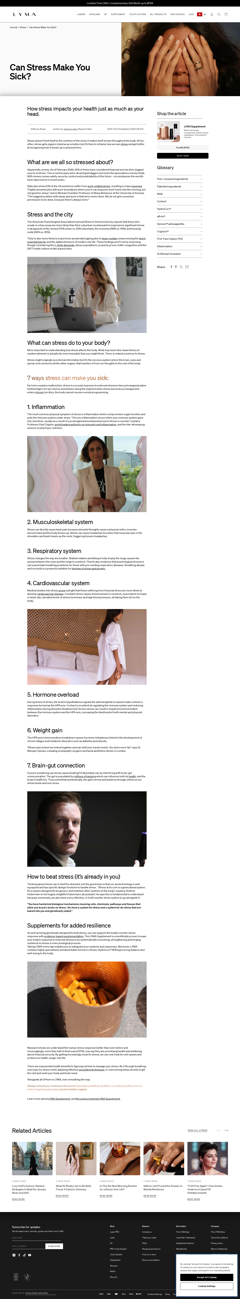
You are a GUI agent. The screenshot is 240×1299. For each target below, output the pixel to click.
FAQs (144, 1243)
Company (215, 1226)
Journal (13, 27)
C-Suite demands (64, 245)
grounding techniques (91, 1069)
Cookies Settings (154, 1294)
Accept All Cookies (207, 1277)
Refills (112, 1271)
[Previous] (219, 1130)
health (132, 776)
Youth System (116, 1254)
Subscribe (54, 1246)
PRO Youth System (118, 1248)
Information (181, 1226)
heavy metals (109, 238)
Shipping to (18, 1293)
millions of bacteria (85, 776)
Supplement (115, 1260)
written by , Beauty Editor (72, 129)
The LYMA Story (218, 1231)
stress (124, 144)
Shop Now (183, 155)
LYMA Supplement (59, 1098)
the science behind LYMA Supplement (98, 1098)
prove (61, 590)
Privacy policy (217, 1243)
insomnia (136, 186)
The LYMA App (182, 1231)
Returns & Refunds (219, 1248)
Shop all (113, 1277)
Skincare (113, 1265)
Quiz (191, 14)
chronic (39, 392)
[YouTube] (30, 1255)
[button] (179, 179)
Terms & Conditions (219, 1237)
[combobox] (201, 14)
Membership (181, 1248)
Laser (112, 1237)
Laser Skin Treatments (185, 1237)
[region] (206, 1275)
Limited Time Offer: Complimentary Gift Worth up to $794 (120, 3)
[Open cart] (226, 14)
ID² (111, 1243)
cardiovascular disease (50, 593)
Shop (112, 1226)
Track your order (149, 1237)
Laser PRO (114, 1231)
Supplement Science (185, 1243)
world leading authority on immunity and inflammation (85, 424)
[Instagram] (14, 1255)
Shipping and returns (151, 1248)
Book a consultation (151, 1260)
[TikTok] (24, 1255)
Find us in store (149, 1254)
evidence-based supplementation (63, 936)
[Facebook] (19, 1255)
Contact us (147, 1231)
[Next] (226, 1130)
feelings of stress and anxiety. (88, 568)
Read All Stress (198, 1130)
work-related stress (99, 186)
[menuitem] (118, 1253)
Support (145, 1226)
